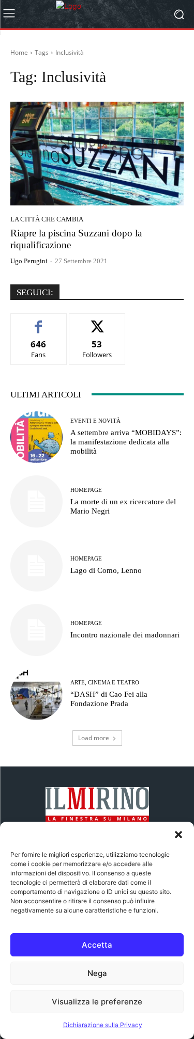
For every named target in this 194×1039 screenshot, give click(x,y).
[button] (178, 834)
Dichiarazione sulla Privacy (102, 1025)
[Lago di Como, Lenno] (36, 566)
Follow (97, 321)
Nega (97, 973)
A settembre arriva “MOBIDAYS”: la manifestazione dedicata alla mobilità (126, 441)
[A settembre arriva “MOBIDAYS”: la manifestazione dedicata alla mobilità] (36, 437)
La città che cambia (46, 219)
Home (19, 52)
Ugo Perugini (29, 261)
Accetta (97, 945)
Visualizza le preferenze (97, 1001)
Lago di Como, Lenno (106, 570)
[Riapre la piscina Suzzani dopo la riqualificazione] (97, 153)
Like (38, 321)
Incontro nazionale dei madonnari (125, 635)
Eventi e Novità (95, 421)
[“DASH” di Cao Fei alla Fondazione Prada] (36, 694)
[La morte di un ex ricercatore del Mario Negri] (36, 501)
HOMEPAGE (86, 490)
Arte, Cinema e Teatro (104, 682)
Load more (93, 737)
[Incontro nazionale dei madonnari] (36, 630)
